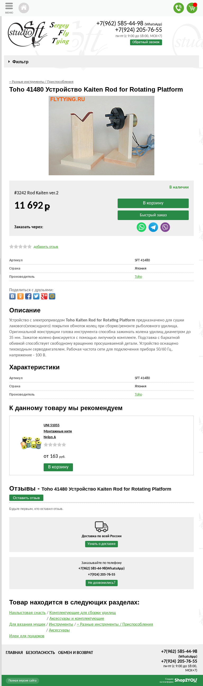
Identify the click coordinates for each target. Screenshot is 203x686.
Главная (14, 653)
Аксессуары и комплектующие (76, 619)
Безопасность (40, 653)
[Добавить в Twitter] (36, 296)
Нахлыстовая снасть (27, 613)
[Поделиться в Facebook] (28, 296)
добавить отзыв (46, 247)
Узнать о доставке (101, 544)
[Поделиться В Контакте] (12, 296)
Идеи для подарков (26, 636)
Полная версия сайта (22, 680)
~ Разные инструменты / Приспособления (115, 624)
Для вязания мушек (27, 624)
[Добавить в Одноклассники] (20, 296)
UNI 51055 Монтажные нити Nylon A (58, 431)
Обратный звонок (146, 42)
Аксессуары (59, 630)
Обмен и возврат (75, 653)
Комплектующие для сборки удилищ (82, 613)
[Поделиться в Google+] (44, 296)
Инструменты (61, 624)
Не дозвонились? (101, 583)
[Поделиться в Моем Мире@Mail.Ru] (52, 296)
